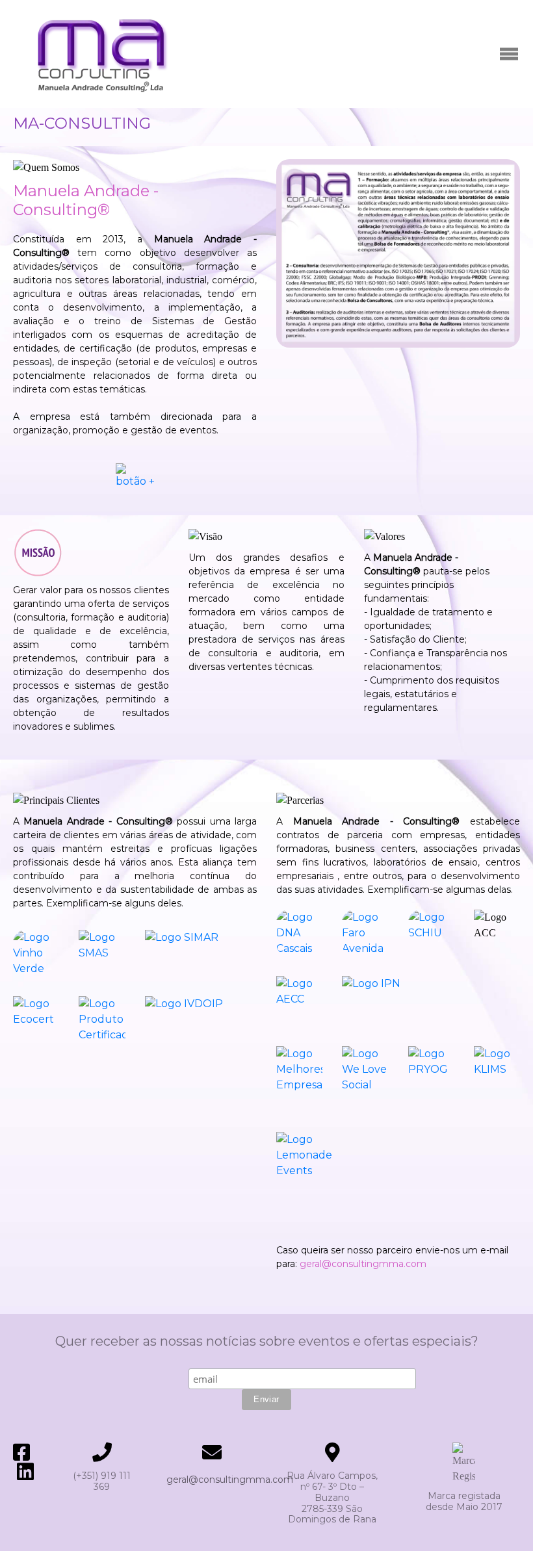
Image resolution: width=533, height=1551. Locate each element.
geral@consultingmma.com (363, 1264)
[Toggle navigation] (508, 54)
